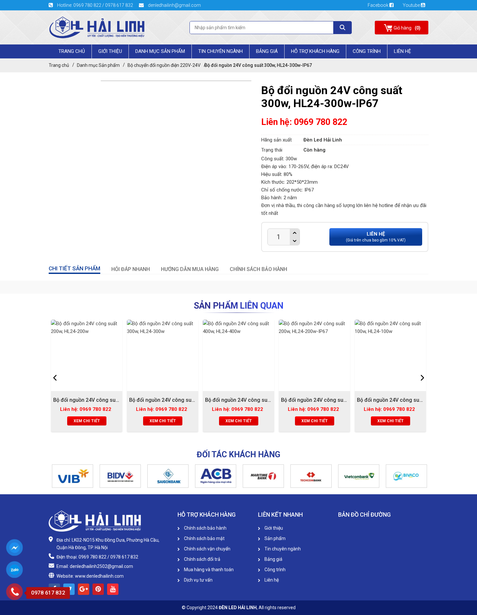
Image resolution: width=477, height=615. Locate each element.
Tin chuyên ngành (220, 51)
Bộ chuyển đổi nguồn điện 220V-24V (164, 65)
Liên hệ (271, 580)
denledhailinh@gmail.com (174, 5)
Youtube (412, 5)
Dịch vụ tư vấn (198, 580)
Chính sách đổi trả (201, 559)
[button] (52, 476)
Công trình (367, 51)
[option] (87, 377)
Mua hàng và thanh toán (208, 569)
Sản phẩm (274, 538)
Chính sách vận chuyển (206, 548)
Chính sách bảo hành (204, 528)
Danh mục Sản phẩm (160, 51)
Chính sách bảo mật (204, 538)
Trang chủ (71, 51)
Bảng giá (267, 51)
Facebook (378, 5)
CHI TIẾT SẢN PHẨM (74, 268)
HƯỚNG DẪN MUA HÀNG (190, 269)
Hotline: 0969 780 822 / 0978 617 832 (95, 5)
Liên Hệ (402, 51)
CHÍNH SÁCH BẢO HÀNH (258, 269)
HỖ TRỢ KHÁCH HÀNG (315, 51)
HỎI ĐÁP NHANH (130, 269)
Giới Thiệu (110, 51)
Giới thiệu (273, 528)
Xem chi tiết (87, 421)
